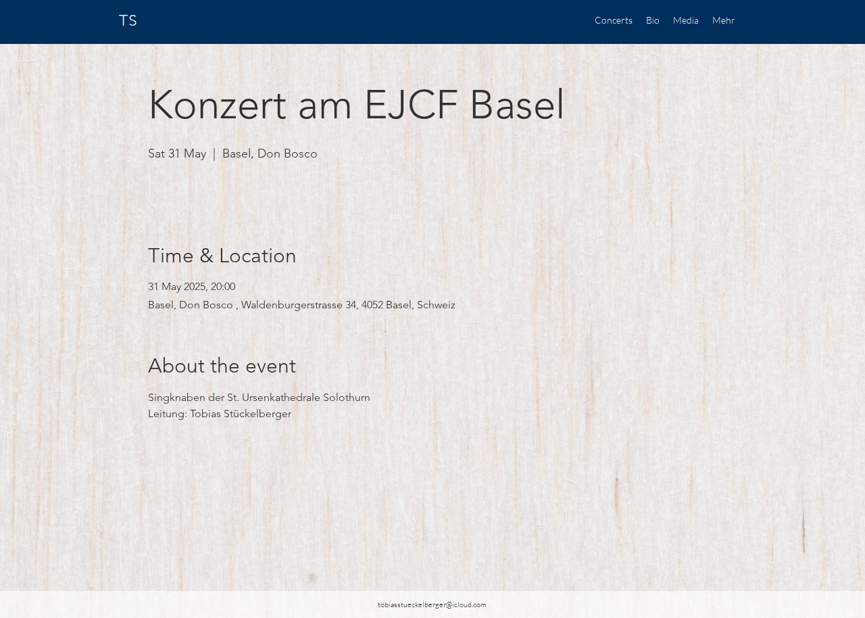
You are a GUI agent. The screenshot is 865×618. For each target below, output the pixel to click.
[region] (221, 21)
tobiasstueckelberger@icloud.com (432, 604)
